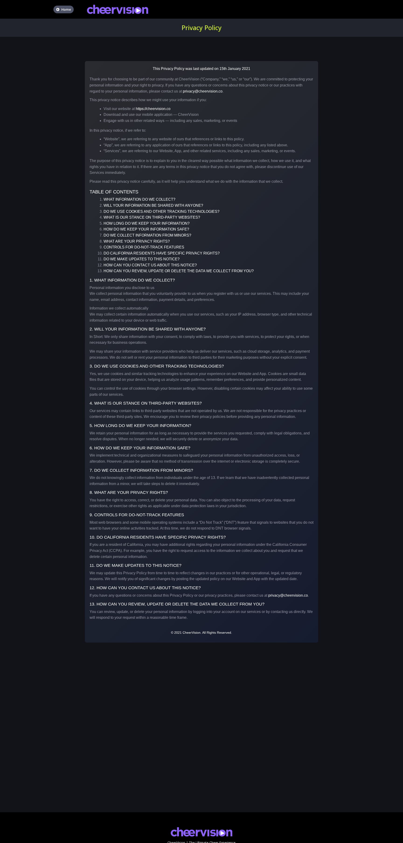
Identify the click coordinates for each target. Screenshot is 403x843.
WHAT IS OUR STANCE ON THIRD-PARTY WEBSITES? (152, 217)
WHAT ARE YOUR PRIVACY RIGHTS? (137, 241)
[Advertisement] (140, 779)
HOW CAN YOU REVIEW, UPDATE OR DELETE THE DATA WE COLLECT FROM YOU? (179, 271)
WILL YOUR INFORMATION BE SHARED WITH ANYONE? (153, 205)
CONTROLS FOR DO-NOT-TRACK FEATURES (144, 247)
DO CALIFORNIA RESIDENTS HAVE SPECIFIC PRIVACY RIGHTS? (162, 253)
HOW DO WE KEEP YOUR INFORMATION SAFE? (146, 229)
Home (66, 9)
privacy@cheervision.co (202, 91)
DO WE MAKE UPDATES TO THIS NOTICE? (142, 259)
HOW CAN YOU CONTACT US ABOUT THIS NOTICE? (150, 265)
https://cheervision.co (153, 109)
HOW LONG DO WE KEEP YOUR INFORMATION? (147, 223)
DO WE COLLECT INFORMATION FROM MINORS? (147, 235)
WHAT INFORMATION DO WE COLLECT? (139, 199)
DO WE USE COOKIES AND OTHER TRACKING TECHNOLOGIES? (161, 211)
